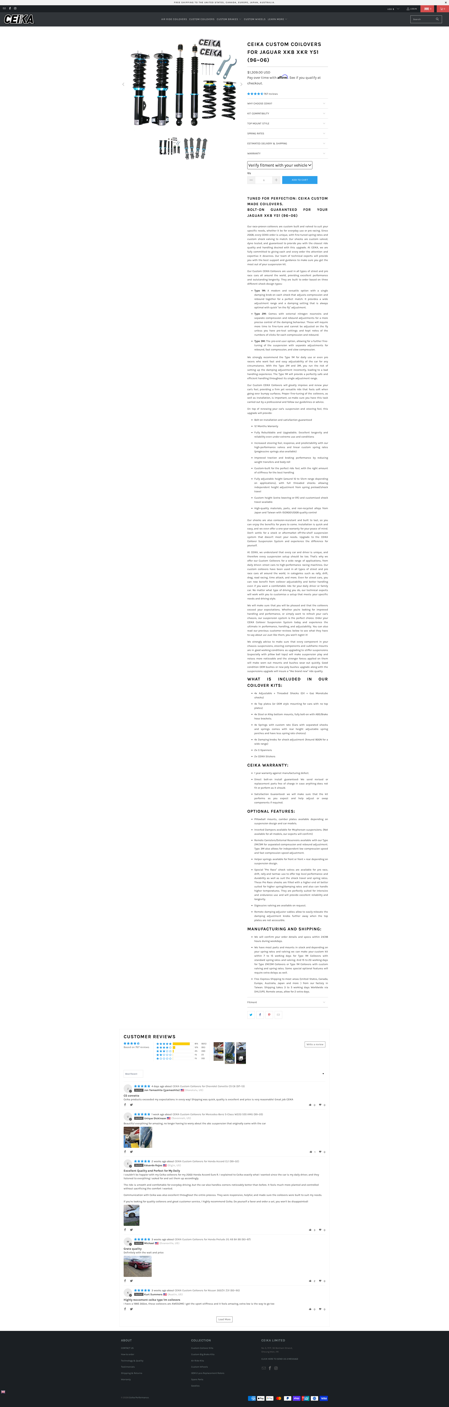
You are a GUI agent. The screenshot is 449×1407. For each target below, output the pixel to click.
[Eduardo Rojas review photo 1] (131, 1215)
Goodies (195, 1385)
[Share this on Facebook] (260, 1015)
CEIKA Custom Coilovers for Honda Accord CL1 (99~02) (207, 1161)
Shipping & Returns (131, 1373)
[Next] (241, 84)
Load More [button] (224, 1319)
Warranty (126, 1379)
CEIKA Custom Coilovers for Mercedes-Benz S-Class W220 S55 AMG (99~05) (218, 1114)
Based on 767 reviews (136, 1047)
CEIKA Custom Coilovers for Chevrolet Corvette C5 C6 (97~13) (209, 1086)
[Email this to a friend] (278, 1015)
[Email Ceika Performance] (4, 9)
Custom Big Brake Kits (203, 1354)
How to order (127, 1354)
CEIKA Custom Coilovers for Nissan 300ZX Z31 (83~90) (207, 1290)
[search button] (437, 19)
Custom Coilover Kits (202, 1348)
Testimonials (128, 1366)
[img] (142, 1086)
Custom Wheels (199, 1366)
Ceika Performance (139, 1397)
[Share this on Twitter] (251, 1015)
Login (413, 9)
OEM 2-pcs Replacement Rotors (207, 1373)
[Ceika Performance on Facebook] (9, 9)
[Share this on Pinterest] (269, 1015)
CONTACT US (127, 1348)
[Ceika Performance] (19, 19)
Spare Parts (197, 1379)
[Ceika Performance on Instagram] (15, 9)
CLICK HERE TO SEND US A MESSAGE (279, 1359)
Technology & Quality (132, 1360)
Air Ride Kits (197, 1360)
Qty (249, 173)
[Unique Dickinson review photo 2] (146, 1137)
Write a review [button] (315, 1044)
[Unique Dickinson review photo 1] (131, 1137)
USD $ (391, 9)
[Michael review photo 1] (138, 1266)
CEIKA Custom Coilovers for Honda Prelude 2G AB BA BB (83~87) (213, 1239)
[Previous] (123, 84)
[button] (427, 8)
